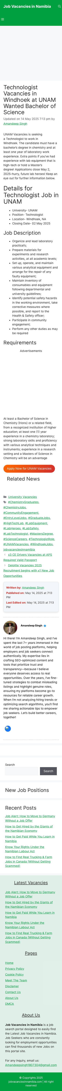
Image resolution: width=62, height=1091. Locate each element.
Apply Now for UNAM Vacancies (29, 468)
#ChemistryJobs (14, 507)
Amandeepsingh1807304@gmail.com (31, 1065)
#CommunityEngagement (20, 512)
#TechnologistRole (41, 539)
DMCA (9, 1004)
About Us (11, 998)
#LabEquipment (36, 523)
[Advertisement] (31, 384)
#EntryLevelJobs (15, 518)
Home (9, 963)
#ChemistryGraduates (23, 502)
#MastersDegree (41, 533)
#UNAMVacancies (16, 544)
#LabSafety (30, 528)
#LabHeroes (12, 528)
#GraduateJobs (39, 518)
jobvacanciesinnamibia (19, 549)
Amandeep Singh (33, 587)
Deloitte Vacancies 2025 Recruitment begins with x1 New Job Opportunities (28, 571)
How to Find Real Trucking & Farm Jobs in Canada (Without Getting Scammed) (28, 861)
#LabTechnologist (15, 533)
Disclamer (12, 986)
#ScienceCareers (15, 539)
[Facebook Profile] (8, 729)
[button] (59, 6)
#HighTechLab (13, 523)
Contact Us (13, 992)
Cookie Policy (14, 974)
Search (10, 764)
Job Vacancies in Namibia (27, 6)
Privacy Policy (14, 968)
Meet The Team (16, 980)
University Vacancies (22, 497)
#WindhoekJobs (41, 544)
